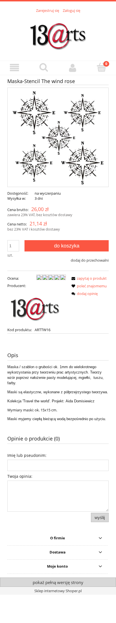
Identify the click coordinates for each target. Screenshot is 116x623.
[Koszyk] (101, 67)
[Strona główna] (58, 34)
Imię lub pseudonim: (26, 455)
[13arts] (35, 307)
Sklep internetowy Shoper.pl (58, 590)
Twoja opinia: (19, 476)
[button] (14, 67)
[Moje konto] (72, 67)
